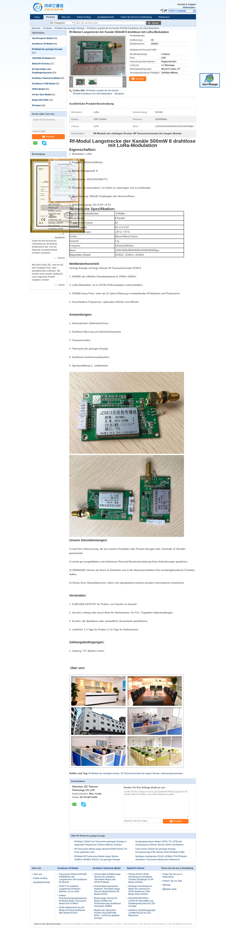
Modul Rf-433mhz (40, 63)
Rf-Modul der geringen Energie (70, 28)
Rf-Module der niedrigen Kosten (104, 773)
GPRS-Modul (38, 89)
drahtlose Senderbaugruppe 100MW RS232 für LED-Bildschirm (142, 913)
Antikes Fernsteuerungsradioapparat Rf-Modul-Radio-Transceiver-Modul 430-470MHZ (73, 899)
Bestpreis (119, 93)
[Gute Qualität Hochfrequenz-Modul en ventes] (57, 232)
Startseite (35, 28)
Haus (37, 17)
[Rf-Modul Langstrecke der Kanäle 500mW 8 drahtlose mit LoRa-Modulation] (97, 55)
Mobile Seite (171, 889)
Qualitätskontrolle (105, 17)
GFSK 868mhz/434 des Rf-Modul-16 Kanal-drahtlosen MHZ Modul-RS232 (72, 910)
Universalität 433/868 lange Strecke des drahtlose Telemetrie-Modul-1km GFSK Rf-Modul (107, 878)
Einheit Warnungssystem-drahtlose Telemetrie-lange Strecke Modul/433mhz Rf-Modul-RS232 (107, 890)
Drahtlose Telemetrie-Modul (46, 78)
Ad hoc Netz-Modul (41, 94)
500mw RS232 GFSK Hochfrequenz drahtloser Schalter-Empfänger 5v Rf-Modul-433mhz (141, 878)
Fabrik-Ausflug (84, 17)
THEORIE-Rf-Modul (41, 58)
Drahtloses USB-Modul (43, 83)
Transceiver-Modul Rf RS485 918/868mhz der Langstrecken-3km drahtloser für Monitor (73, 878)
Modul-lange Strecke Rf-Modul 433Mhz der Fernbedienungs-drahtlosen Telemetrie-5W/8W (107, 902)
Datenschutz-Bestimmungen (47, 924)
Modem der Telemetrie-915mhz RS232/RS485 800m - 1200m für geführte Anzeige (107, 914)
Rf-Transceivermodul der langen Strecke (140, 773)
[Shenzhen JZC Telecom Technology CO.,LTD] (37, 145)
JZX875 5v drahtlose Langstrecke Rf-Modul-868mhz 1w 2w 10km (70, 889)
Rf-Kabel (36, 105)
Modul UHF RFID (40, 100)
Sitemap (166, 885)
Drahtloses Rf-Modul (42, 44)
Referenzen (189, 7)
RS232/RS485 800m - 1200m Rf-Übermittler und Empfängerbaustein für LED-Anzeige (142, 902)
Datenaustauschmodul (172, 773)
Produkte (50, 17)
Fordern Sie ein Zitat (172, 881)
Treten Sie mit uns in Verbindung (136, 17)
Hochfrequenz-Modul (42, 38)
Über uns (65, 17)
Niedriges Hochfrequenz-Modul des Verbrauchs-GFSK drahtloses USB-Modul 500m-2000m (140, 890)
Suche (155, 23)
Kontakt (50, 136)
